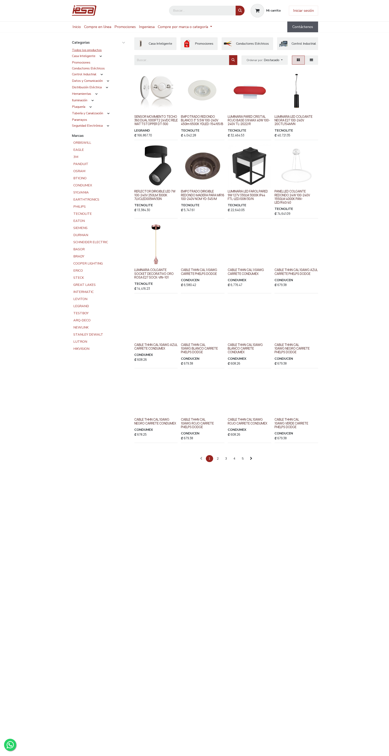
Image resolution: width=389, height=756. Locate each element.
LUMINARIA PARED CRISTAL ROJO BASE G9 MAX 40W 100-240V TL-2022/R (249, 120)
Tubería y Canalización (87, 113)
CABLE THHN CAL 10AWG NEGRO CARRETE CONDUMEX (155, 421)
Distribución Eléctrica (87, 87)
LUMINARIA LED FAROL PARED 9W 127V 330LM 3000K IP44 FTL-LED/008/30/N (248, 195)
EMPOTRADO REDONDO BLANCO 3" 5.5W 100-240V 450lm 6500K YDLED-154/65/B (202, 120)
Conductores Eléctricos (88, 68)
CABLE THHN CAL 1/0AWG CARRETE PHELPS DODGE (199, 272)
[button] (265, 60)
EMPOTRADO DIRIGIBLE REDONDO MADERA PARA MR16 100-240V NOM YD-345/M (202, 195)
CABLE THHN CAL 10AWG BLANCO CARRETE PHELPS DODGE (199, 348)
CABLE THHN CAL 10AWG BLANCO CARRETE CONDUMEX (245, 348)
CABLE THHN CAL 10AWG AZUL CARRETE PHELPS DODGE (296, 272)
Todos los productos (87, 50)
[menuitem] (76, 27)
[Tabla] (298, 60)
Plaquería (78, 107)
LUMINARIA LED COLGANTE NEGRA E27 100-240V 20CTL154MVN (293, 120)
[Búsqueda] (240, 10)
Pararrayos (79, 120)
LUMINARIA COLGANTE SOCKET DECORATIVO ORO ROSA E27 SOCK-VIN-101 (154, 273)
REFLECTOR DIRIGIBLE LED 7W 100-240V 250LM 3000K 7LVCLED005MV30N (154, 195)
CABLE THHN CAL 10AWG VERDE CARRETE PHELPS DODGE (291, 423)
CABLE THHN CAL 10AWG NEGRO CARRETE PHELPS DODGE (292, 348)
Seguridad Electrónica (87, 125)
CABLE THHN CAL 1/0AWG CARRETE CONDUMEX (246, 272)
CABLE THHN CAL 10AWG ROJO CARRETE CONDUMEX (247, 421)
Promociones (81, 62)
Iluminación (79, 100)
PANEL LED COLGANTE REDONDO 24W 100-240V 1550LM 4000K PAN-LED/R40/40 (292, 197)
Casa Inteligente (83, 56)
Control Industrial (84, 74)
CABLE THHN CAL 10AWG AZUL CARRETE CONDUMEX (155, 347)
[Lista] (311, 60)
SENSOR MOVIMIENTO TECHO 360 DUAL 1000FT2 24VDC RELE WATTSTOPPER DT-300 (156, 120)
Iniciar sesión (303, 10)
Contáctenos (302, 26)
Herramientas (81, 94)
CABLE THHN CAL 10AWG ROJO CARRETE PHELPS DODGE (197, 423)
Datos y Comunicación (87, 81)
